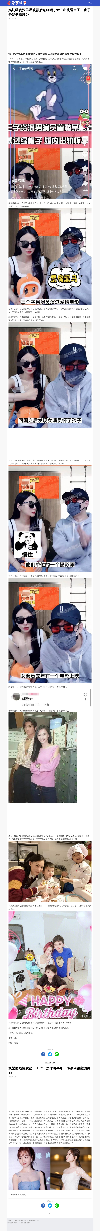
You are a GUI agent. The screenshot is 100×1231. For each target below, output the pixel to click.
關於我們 (10, 1223)
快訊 (90, 3)
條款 (22, 1223)
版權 (28, 1223)
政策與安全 (16, 1223)
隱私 (25, 1223)
